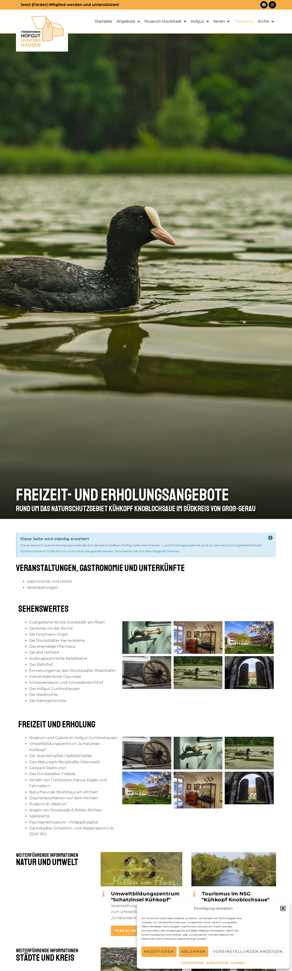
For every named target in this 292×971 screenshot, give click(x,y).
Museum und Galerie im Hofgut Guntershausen (73, 738)
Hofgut (197, 21)
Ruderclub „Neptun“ (48, 804)
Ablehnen (193, 951)
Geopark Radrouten (47, 768)
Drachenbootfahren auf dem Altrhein (63, 798)
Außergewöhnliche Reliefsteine (58, 658)
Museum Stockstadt (163, 21)
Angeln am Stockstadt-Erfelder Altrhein (65, 810)
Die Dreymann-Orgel (48, 634)
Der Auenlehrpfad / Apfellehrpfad (60, 756)
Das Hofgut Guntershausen (54, 689)
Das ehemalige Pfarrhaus (52, 646)
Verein (219, 21)
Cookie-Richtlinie (192, 962)
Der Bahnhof (41, 664)
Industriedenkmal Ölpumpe (55, 676)
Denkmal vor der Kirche (51, 628)
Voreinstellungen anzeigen (248, 951)
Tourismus (243, 21)
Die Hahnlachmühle (47, 701)
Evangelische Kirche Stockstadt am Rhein (67, 622)
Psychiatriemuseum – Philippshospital (63, 822)
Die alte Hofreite (44, 652)
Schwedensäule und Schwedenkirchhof (66, 682)
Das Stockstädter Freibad (52, 774)
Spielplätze (39, 816)
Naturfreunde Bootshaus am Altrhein (63, 792)
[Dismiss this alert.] (270, 538)
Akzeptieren (159, 951)
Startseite (103, 21)
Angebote (126, 21)
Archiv (263, 21)
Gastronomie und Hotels (49, 581)
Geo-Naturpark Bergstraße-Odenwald (64, 762)
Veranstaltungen (42, 587)
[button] (283, 908)
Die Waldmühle (43, 694)
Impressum (237, 962)
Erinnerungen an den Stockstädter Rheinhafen (72, 670)
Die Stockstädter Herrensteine (57, 640)
